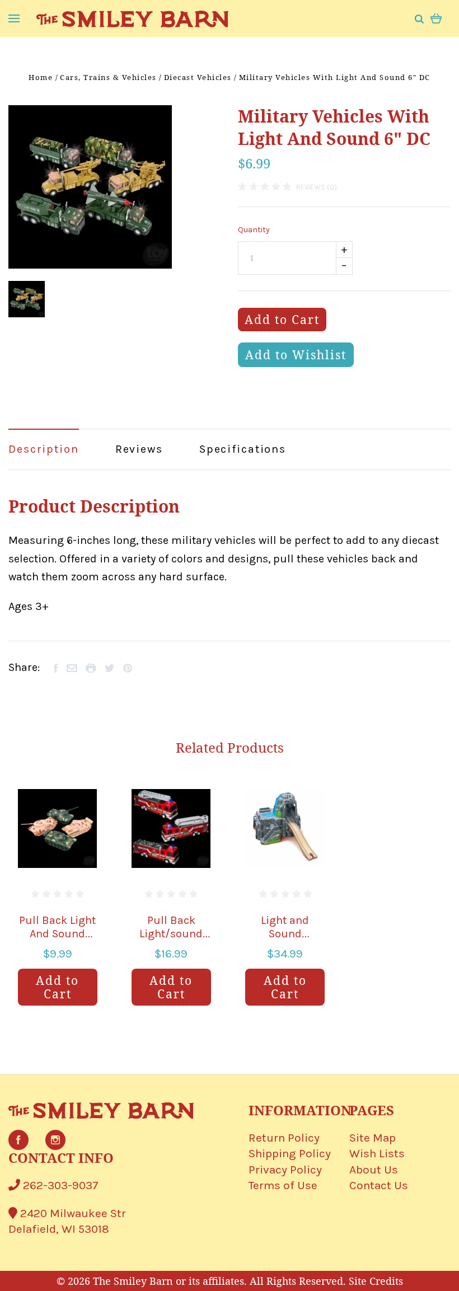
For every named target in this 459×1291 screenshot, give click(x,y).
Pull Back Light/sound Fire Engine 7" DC (171, 940)
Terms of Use (283, 1185)
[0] (436, 17)
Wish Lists (377, 1153)
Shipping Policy (290, 1153)
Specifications (242, 449)
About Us (373, 1169)
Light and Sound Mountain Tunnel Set (285, 940)
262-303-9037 (59, 1185)
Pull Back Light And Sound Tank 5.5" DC (57, 934)
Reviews (139, 449)
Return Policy (284, 1137)
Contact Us (378, 1185)
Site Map (372, 1137)
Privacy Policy (285, 1169)
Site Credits (376, 1281)
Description (43, 449)
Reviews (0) (316, 187)
